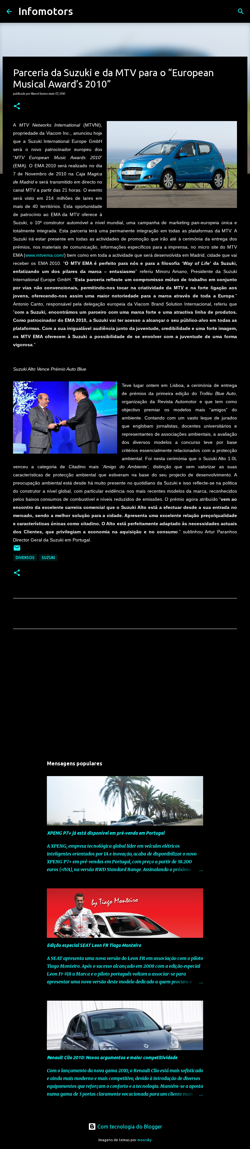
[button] (17, 106)
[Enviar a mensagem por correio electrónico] (17, 550)
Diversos (25, 557)
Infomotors (45, 11)
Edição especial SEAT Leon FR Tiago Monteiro (94, 945)
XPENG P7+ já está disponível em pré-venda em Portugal (105, 833)
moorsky (144, 1140)
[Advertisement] (125, 694)
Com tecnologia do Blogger (129, 1126)
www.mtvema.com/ (44, 255)
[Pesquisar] (82, 11)
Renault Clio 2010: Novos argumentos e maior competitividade (112, 1057)
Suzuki (48, 557)
